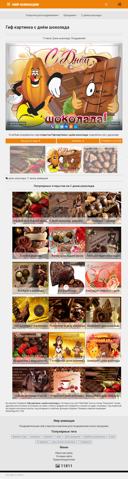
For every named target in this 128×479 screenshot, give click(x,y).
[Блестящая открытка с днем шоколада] (103, 277)
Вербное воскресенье (94, 437)
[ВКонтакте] (66, 127)
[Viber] (52, 127)
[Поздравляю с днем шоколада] (30, 347)
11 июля (31, 178)
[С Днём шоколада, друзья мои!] (67, 207)
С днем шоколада (91, 15)
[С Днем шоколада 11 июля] (30, 382)
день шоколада (17, 178)
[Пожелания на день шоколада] (67, 312)
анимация (42, 178)
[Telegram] (62, 127)
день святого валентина (63, 442)
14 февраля (84, 442)
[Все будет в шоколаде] (30, 277)
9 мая (112, 437)
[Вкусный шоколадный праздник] (30, 207)
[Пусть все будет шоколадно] (103, 242)
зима (58, 437)
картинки (48, 437)
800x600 (115, 123)
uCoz (21, 475)
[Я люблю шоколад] (30, 242)
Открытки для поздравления (42, 15)
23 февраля (42, 442)
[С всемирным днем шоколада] (67, 347)
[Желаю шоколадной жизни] (67, 242)
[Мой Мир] (76, 127)
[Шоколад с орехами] (103, 207)
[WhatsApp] (57, 127)
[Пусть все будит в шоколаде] (30, 312)
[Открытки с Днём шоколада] (67, 382)
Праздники (70, 15)
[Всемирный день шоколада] (103, 312)
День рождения (72, 437)
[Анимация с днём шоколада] (103, 347)
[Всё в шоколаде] (67, 277)
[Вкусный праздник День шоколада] (103, 382)
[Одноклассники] (71, 127)
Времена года (19, 437)
